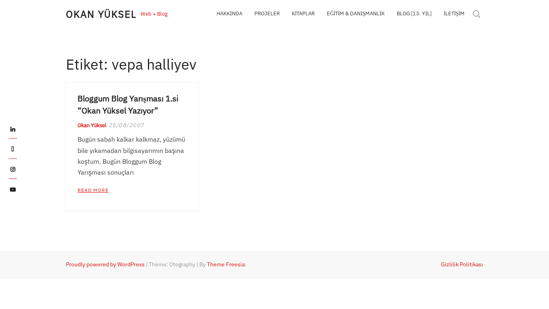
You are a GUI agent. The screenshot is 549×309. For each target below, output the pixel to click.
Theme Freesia (226, 264)
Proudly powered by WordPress (105, 264)
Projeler (267, 13)
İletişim (454, 13)
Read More (93, 190)
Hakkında (229, 13)
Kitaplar (303, 13)
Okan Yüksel (101, 14)
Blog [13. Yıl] (414, 13)
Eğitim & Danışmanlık (356, 13)
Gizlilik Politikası (462, 264)
